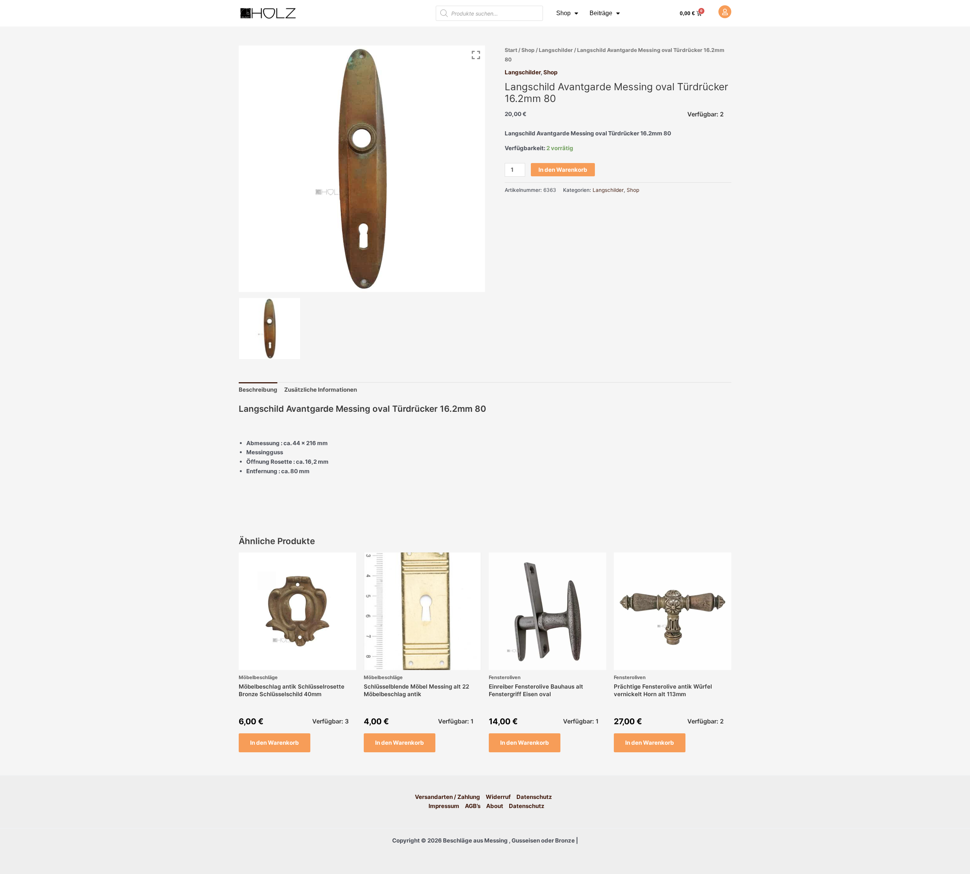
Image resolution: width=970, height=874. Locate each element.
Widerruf (498, 796)
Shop (563, 13)
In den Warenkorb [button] (274, 742)
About (494, 806)
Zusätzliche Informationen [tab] (320, 389)
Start (511, 50)
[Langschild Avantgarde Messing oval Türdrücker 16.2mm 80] (269, 328)
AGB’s (472, 806)
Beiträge (601, 13)
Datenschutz (534, 796)
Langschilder (556, 50)
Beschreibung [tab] (258, 389)
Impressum (444, 806)
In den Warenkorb (562, 169)
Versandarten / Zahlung (447, 796)
